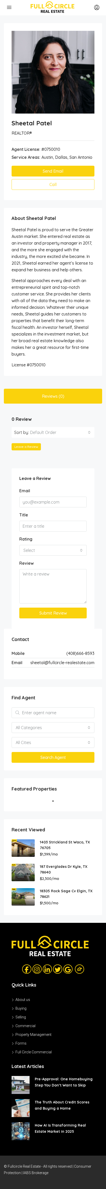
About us (22, 1000)
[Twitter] (57, 969)
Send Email (53, 171)
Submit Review (53, 613)
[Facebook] (26, 969)
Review (26, 563)
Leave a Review (26, 447)
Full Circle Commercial (33, 1052)
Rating (25, 539)
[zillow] (77, 969)
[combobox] (60, 432)
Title (23, 514)
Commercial (25, 1026)
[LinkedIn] (47, 969)
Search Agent (53, 757)
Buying (20, 1008)
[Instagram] (37, 969)
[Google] (68, 969)
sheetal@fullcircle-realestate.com (62, 662)
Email (24, 490)
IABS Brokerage (35, 1173)
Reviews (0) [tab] (53, 396)
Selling (20, 1017)
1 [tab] (55, 803)
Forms (20, 1043)
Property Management (33, 1035)
